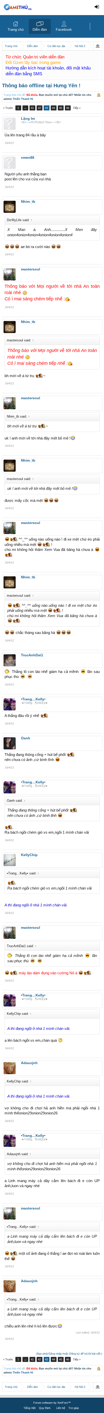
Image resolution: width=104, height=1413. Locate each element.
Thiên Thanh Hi (23, 98)
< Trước (8, 107)
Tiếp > (77, 107)
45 (60, 107)
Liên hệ (60, 1407)
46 (67, 107)
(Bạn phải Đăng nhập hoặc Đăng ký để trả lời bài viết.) (69, 1353)
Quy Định (44, 1407)
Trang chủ (16, 29)
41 (32, 107)
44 (53, 107)
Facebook (64, 29)
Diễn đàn (40, 29)
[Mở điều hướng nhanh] (97, 46)
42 (39, 107)
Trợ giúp (73, 1407)
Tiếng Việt (29, 1407)
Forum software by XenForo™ (52, 1402)
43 (46, 107)
